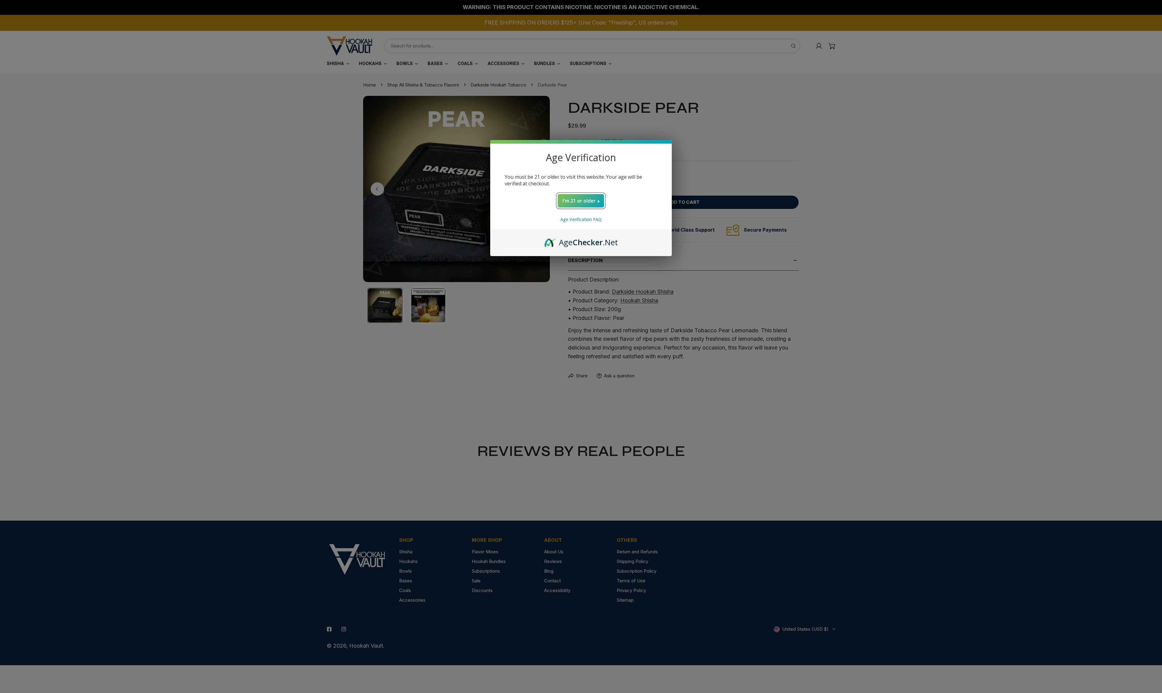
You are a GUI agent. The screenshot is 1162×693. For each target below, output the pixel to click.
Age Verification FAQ (581, 219)
